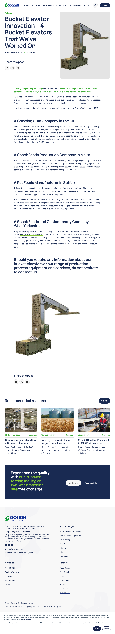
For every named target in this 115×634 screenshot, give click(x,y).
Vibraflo (62, 552)
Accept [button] (97, 629)
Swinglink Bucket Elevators (31, 234)
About (86, 5)
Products (27, 5)
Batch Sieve (64, 544)
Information (75, 5)
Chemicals (8, 576)
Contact (105, 5)
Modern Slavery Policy (52, 607)
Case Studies (64, 580)
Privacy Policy (28, 619)
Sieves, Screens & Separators (70, 532)
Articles (9, 13)
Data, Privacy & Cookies (13, 607)
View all (104, 401)
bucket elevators (50, 88)
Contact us (64, 588)
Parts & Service (65, 556)
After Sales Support (44, 5)
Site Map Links (65, 593)
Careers (62, 576)
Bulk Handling (65, 540)
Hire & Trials (61, 5)
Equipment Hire (91, 483)
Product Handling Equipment (70, 536)
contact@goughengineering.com (20, 552)
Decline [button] (106, 629)
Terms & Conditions (33, 607)
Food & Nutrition (10, 568)
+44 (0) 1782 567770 (15, 549)
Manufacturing (10, 580)
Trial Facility (73, 483)
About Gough (64, 568)
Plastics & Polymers (12, 572)
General (7, 584)
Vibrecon (63, 548)
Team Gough (64, 572)
